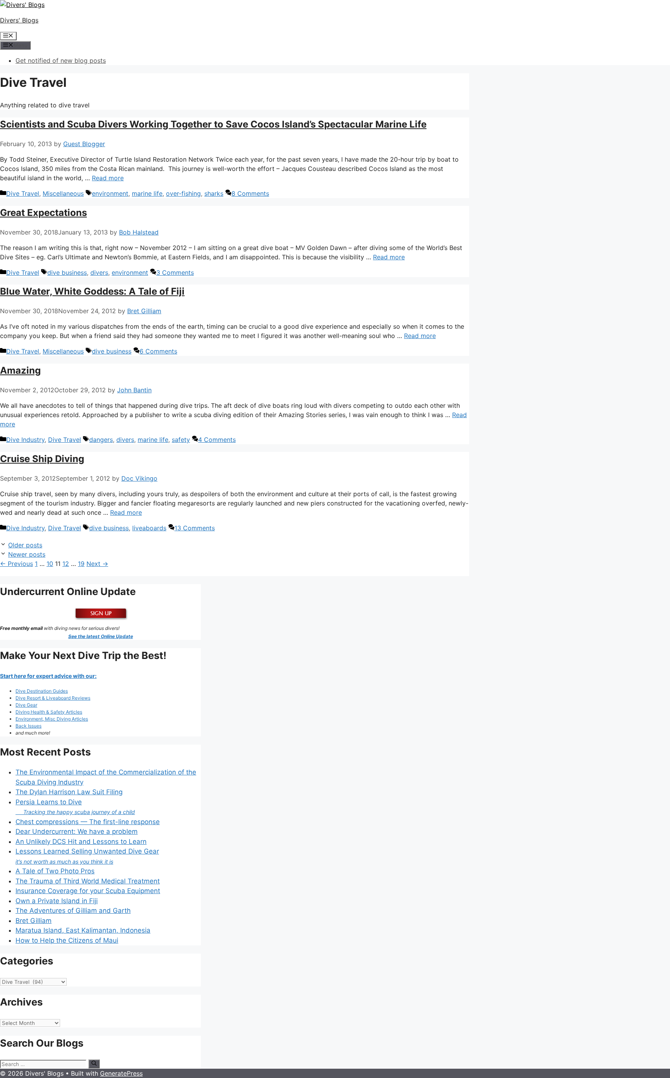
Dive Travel (22, 193)
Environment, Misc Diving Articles (52, 719)
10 (50, 563)
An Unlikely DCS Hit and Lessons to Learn (81, 841)
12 (65, 563)
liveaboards (149, 528)
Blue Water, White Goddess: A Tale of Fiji (92, 291)
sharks (213, 193)
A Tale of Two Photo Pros (55, 871)
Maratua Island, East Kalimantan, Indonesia (83, 930)
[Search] (94, 1063)
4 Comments (217, 439)
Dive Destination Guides (42, 691)
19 (81, 563)
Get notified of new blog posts (61, 60)
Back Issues (28, 726)
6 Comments (158, 351)
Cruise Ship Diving (42, 458)
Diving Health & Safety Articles (49, 712)
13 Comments (194, 528)
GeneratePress (121, 1073)
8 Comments (250, 193)
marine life (147, 193)
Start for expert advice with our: (48, 676)
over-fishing (183, 193)
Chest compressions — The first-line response (88, 822)
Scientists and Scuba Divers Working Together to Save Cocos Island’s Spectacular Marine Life (213, 124)
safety (181, 439)
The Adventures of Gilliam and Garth (73, 910)
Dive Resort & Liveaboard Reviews (53, 698)
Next (97, 563)
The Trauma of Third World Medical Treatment (88, 881)
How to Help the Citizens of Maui (67, 940)
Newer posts (26, 554)
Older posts (25, 545)
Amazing (20, 370)
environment (110, 193)
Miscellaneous (63, 193)
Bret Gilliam (34, 920)
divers (99, 272)
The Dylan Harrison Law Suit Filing (69, 792)
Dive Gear (26, 705)
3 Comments (175, 272)
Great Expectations (43, 212)
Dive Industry (25, 439)
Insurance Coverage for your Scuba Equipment (88, 891)
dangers (101, 439)
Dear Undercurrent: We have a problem (77, 831)
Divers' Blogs (19, 20)
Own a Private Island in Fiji (57, 901)
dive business (67, 272)
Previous (16, 563)
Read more (108, 178)
